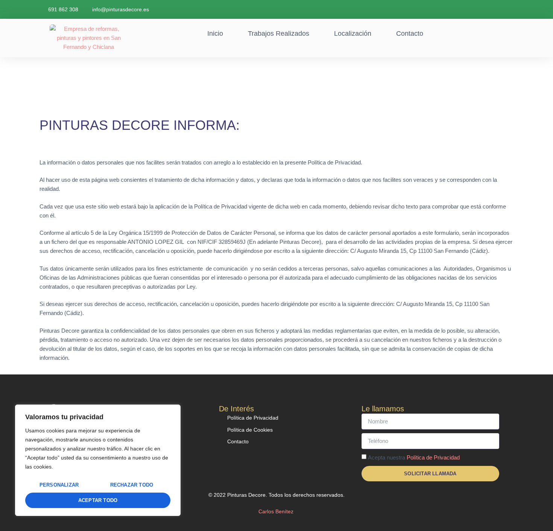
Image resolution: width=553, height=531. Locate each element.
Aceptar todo (97, 500)
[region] (98, 460)
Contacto (409, 33)
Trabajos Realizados (278, 33)
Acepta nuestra (414, 457)
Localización (352, 33)
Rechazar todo (131, 485)
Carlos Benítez (276, 511)
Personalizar (59, 485)
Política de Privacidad (433, 457)
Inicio (215, 33)
